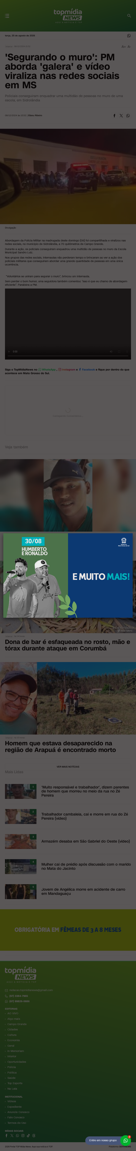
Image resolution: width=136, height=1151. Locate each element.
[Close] (133, 533)
